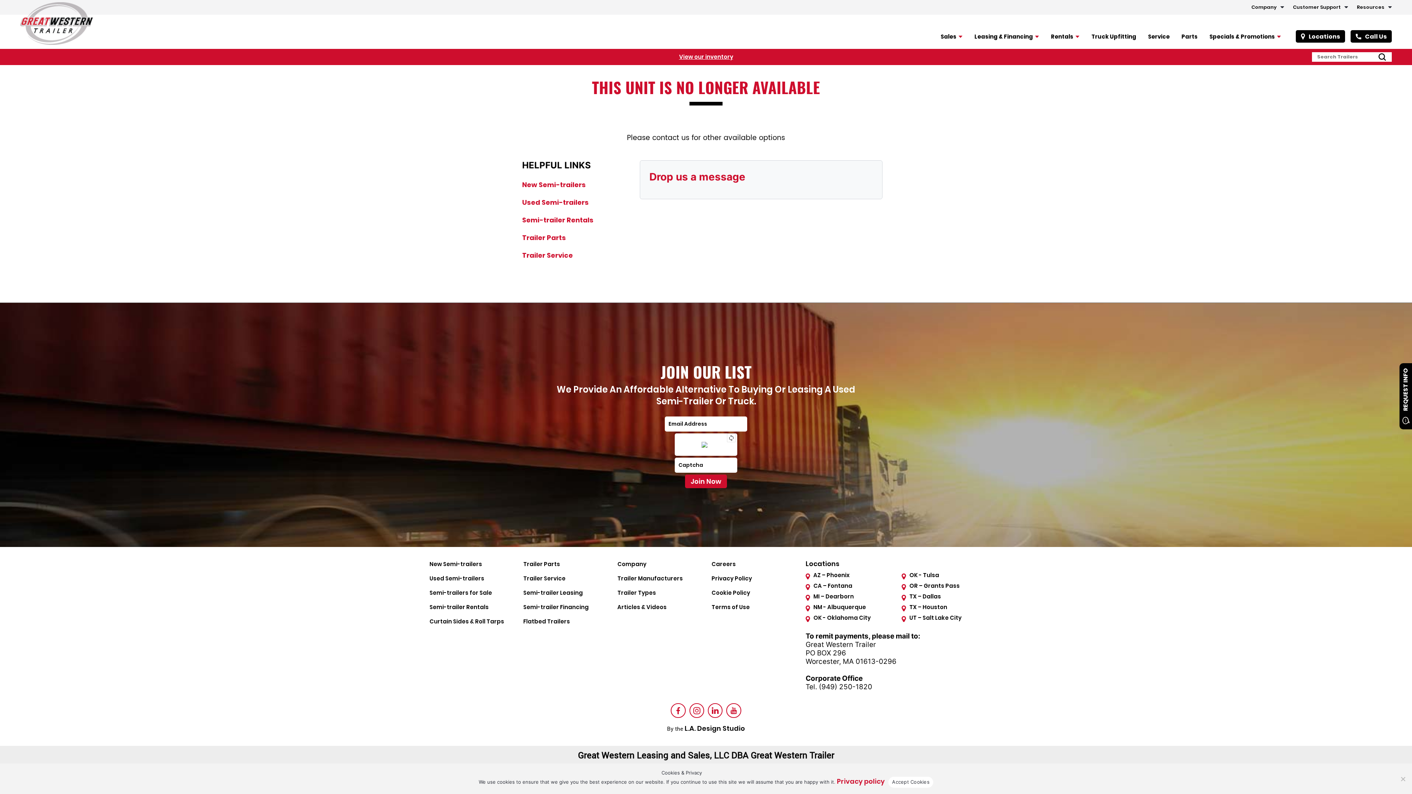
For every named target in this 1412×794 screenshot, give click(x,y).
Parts (1189, 36)
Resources (1370, 7)
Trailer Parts (544, 237)
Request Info (1405, 389)
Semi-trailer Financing (556, 607)
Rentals (1062, 36)
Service (1159, 36)
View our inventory (706, 57)
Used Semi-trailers (555, 202)
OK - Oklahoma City (842, 618)
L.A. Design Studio (715, 728)
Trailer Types (636, 593)
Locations (1324, 36)
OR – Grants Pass (934, 586)
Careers (724, 564)
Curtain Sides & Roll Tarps (466, 621)
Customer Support (1317, 7)
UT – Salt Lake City (935, 618)
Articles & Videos (642, 607)
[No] (1402, 779)
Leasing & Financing (1003, 36)
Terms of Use (731, 607)
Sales (948, 36)
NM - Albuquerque (839, 607)
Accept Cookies (911, 782)
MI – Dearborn (833, 596)
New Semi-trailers (554, 184)
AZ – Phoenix (831, 575)
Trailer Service (547, 255)
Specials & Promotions (1242, 36)
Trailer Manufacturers (650, 578)
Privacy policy (861, 781)
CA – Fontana (832, 586)
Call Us (1376, 36)
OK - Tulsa (924, 575)
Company (1264, 7)
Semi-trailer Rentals (557, 220)
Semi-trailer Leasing (553, 593)
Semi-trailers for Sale (460, 593)
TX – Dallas (925, 596)
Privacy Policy (732, 578)
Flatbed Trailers (546, 621)
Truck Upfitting (1113, 36)
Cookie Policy (731, 593)
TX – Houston (928, 607)
